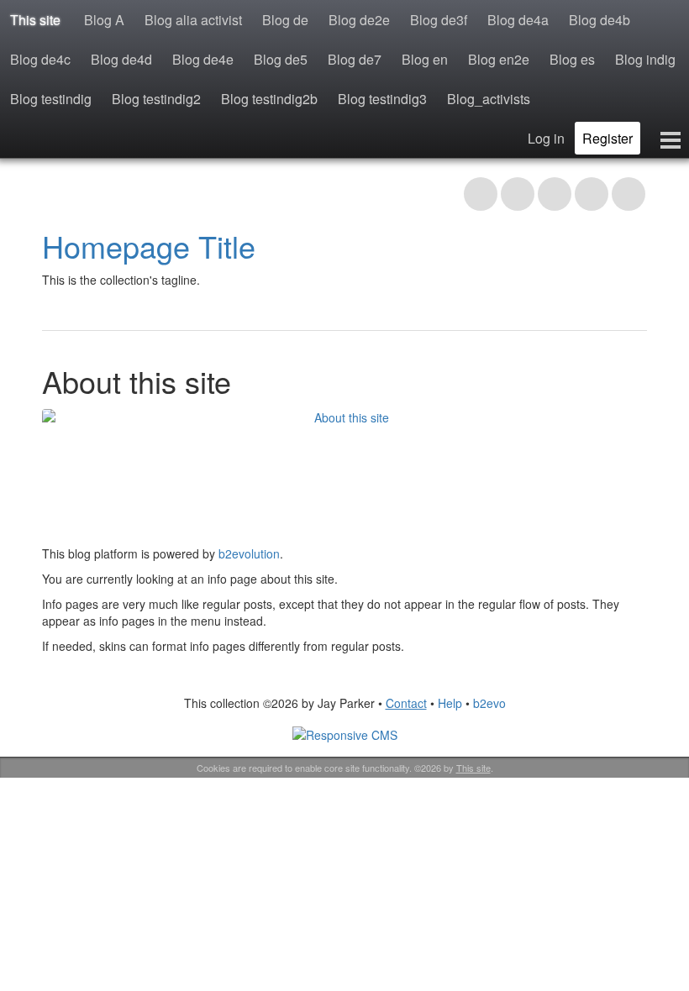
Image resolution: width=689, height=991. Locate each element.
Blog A (104, 19)
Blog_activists (488, 98)
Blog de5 (281, 59)
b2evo (489, 703)
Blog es (572, 59)
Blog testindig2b (269, 98)
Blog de (285, 19)
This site (35, 19)
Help (450, 703)
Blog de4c (40, 59)
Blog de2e (359, 19)
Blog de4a (518, 19)
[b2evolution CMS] (344, 733)
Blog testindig (51, 98)
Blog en (425, 59)
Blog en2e (498, 59)
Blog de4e (203, 59)
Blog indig (645, 59)
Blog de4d (121, 59)
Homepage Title (148, 245)
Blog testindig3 (382, 98)
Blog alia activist (193, 19)
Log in (546, 138)
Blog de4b (599, 19)
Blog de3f (438, 19)
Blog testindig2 (156, 98)
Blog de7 (354, 59)
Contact (406, 703)
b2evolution (249, 553)
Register (607, 138)
